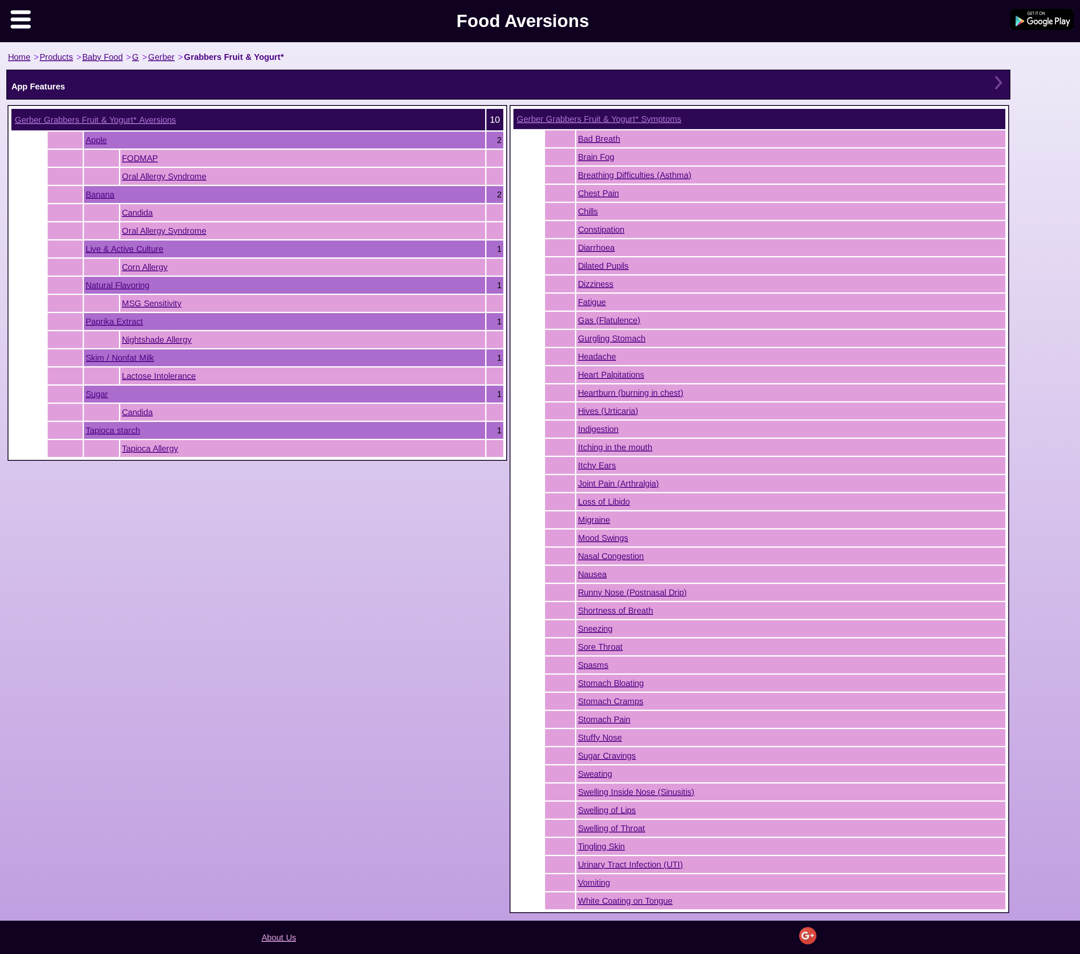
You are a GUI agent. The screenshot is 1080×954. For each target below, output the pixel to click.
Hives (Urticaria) (608, 411)
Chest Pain (598, 193)
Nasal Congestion (611, 556)
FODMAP (140, 158)
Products (56, 57)
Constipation (601, 229)
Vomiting (594, 882)
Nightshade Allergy (157, 339)
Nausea (592, 574)
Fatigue (592, 302)
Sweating (595, 773)
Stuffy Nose (600, 737)
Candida (137, 212)
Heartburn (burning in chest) (630, 392)
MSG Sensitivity (151, 303)
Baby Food (102, 57)
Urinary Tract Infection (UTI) (630, 864)
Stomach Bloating (611, 683)
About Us (279, 937)
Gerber (161, 57)
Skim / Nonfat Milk (120, 357)
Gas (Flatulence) (609, 320)
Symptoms (599, 119)
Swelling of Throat (611, 828)
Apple (96, 140)
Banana (100, 194)
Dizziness (595, 284)
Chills (588, 211)
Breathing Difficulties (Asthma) (634, 175)
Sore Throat (600, 646)
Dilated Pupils (603, 265)
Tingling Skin (601, 846)
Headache (597, 356)
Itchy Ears (597, 465)
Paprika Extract (114, 321)
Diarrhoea (596, 247)
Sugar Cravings (607, 755)
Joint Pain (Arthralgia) (618, 483)
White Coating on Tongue (625, 900)
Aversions (95, 119)
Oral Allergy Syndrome (164, 176)
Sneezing (595, 628)
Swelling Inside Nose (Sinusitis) (636, 792)
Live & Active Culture (124, 249)
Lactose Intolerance (159, 376)
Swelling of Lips (607, 810)
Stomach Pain (604, 719)
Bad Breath (599, 138)
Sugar (97, 394)
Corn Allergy (144, 267)
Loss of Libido (604, 501)
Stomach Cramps (610, 701)
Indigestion (598, 429)
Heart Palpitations (611, 374)
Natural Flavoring (117, 285)
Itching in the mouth (615, 447)
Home (19, 57)
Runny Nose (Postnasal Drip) (632, 592)
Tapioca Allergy (150, 448)
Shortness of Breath (615, 610)
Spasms (593, 665)
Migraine (594, 519)
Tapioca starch (113, 430)
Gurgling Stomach (611, 338)
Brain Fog (596, 157)
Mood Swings (603, 538)
